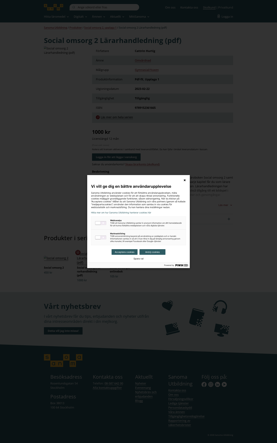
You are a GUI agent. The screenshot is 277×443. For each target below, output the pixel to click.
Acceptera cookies (124, 252)
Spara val (138, 258)
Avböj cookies (152, 252)
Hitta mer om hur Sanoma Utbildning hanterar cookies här (121, 212)
